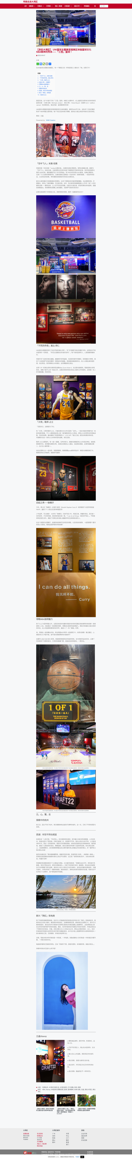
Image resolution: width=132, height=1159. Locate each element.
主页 (25, 6)
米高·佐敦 (77, 1089)
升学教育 (48, 6)
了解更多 (77, 1157)
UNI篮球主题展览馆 (57, 1089)
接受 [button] (82, 1156)
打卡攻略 (70, 1087)
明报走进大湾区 (30, 2)
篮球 (65, 1089)
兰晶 (82, 1089)
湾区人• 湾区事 (58, 6)
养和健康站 (86, 6)
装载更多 (66, 1123)
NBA (43, 1089)
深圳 (75, 1087)
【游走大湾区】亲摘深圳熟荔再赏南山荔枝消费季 (86, 1109)
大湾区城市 (67, 6)
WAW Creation (50, 120)
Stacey (48, 1089)
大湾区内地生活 (54, 1087)
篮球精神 (70, 1089)
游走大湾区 (88, 1089)
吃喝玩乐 (40, 6)
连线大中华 (77, 6)
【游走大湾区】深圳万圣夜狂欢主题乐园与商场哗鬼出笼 (45, 1109)
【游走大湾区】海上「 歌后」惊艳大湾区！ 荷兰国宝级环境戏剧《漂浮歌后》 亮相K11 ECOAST (66, 1111)
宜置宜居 (31, 6)
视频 (79, 1087)
